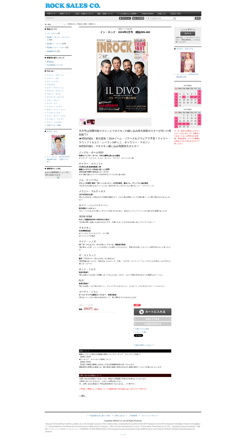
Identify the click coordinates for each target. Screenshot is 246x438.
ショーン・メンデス (54, 107)
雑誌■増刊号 (51, 51)
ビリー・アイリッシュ (55, 88)
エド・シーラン (53, 81)
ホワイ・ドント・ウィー (56, 110)
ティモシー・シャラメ (55, 119)
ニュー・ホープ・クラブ (56, 116)
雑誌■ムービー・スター (56, 47)
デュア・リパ (52, 103)
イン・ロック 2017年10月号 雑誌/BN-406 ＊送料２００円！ (59, 159)
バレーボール (52, 33)
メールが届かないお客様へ (127, 14)
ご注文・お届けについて (83, 14)
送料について (65, 14)
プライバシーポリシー (149, 416)
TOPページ (51, 14)
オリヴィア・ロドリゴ (55, 97)
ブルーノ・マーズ (54, 94)
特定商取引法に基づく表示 (100, 416)
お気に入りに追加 (142, 329)
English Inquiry (147, 14)
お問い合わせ (119, 416)
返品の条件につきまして (144, 345)
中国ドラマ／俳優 (54, 125)
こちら (185, 37)
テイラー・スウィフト (55, 75)
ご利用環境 (133, 416)
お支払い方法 (175, 14)
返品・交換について (105, 14)
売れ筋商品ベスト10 (54, 65)
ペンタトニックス (54, 113)
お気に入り (162, 14)
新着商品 (50, 62)
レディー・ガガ (53, 78)
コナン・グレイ (53, 100)
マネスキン (51, 85)
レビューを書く (141, 332)
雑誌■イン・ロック (54, 44)
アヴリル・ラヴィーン (55, 91)
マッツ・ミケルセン (54, 122)
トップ (123, 435)
